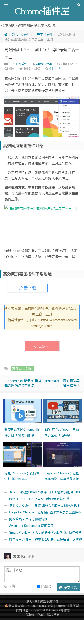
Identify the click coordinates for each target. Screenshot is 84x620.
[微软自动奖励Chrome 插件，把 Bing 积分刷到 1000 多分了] (23, 410)
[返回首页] (5, 34)
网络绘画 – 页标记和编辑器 (28, 519)
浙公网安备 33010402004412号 (30, 605)
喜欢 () (44, 346)
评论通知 (47, 586)
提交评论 (69, 587)
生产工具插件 (43, 34)
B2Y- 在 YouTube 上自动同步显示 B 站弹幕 (39, 498)
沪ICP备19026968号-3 (42, 601)
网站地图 (22, 610)
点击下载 (27, 288)
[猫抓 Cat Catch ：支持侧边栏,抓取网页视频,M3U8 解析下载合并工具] (23, 454)
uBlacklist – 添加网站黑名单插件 (62, 382)
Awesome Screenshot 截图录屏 (31, 525)
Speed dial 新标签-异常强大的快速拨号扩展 (22, 382)
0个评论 (54, 68)
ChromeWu (44, 63)
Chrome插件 (20, 34)
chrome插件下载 (67, 605)
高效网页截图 (22, 368)
